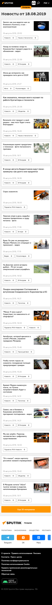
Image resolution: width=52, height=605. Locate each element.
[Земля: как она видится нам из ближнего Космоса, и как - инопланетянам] (41, 26)
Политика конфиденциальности (15, 560)
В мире (20, 232)
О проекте (5, 553)
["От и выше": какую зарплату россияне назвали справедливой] (41, 463)
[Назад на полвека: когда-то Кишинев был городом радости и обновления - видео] (41, 51)
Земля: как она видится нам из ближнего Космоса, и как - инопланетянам (16, 24)
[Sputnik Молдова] (8, 4)
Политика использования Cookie (15, 564)
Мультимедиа (20, 88)
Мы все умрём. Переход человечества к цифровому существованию (15, 436)
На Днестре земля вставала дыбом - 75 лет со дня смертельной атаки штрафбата (16, 267)
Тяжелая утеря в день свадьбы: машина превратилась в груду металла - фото (16, 218)
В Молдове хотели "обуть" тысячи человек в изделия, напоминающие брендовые (15, 486)
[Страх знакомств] (41, 195)
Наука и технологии (25, 38)
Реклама (37, 553)
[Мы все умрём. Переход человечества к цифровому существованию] (41, 437)
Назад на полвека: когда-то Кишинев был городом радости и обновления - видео (17, 49)
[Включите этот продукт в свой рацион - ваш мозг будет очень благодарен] (41, 124)
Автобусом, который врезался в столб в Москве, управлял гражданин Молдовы (17, 338)
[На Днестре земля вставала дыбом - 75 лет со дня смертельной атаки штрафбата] (41, 268)
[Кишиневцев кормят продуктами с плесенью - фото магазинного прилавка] (41, 148)
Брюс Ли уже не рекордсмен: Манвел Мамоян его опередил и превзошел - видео (17, 242)
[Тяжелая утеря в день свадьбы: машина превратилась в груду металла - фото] (41, 219)
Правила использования (21, 553)
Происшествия (23, 352)
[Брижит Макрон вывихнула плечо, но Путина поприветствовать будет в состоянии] (41, 389)
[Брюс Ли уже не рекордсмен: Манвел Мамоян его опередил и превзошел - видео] (41, 244)
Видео (6, 256)
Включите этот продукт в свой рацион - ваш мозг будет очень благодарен (16, 122)
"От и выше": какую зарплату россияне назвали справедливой (17, 459)
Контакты (5, 557)
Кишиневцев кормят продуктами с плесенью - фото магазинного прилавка (17, 146)
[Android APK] (9, 582)
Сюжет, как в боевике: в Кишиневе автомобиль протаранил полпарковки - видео (17, 411)
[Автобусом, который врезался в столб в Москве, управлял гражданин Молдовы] (41, 340)
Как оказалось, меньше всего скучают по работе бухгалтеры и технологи (23, 98)
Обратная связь (8, 574)
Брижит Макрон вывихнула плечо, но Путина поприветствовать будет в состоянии (14, 388)
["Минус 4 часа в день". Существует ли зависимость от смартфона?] (41, 315)
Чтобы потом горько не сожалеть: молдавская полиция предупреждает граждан (16, 363)
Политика (21, 303)
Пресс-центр (16, 557)
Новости (7, 38)
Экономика (20, 530)
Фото (6, 88)
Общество (21, 111)
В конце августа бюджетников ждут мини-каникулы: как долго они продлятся (23, 170)
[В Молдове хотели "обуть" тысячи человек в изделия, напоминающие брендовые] (41, 488)
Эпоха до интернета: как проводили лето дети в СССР (15, 74)
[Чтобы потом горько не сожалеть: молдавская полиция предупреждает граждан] (41, 364)
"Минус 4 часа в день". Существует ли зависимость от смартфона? (16, 314)
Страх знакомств (10, 191)
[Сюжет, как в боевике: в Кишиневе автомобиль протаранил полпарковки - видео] (41, 413)
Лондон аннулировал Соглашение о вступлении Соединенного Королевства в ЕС (25, 290)
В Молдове (22, 64)
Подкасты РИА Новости (13, 207)
